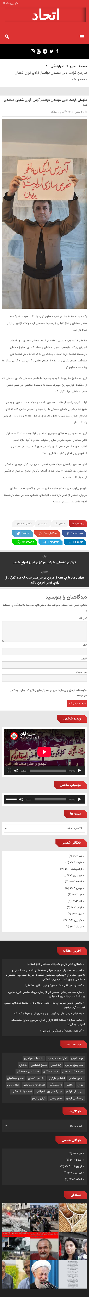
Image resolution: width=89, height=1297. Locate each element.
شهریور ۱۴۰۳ (75, 920)
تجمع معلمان (76, 1078)
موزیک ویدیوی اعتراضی (49, 1091)
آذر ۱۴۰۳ (77, 901)
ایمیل (83, 659)
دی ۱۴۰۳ (77, 894)
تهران (80, 1085)
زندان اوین (13, 1085)
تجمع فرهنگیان (15, 1078)
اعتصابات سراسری (33, 1058)
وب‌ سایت (81, 672)
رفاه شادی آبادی (74, 1098)
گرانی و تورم (39, 1098)
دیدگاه (83, 618)
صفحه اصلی (78, 66)
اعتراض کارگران (56, 1078)
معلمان (69, 1085)
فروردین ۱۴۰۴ (74, 875)
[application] (44, 752)
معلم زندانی (56, 1098)
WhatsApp (28, 542)
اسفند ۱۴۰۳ (75, 881)
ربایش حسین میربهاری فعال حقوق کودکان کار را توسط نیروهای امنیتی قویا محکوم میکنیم (44, 1005)
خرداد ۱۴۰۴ (76, 862)
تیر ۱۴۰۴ (77, 856)
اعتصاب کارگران (36, 1078)
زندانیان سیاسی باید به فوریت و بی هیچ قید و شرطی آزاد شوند (47, 1013)
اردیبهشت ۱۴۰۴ (73, 869)
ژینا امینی (56, 1065)
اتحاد (46, 15)
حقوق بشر (59, 523)
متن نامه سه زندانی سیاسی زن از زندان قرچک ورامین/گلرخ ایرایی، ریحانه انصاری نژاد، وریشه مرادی (46, 994)
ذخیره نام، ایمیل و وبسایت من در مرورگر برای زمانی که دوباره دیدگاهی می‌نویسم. (48, 692)
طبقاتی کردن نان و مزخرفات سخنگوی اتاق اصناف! (55, 964)
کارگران (23, 1065)
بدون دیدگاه (57, 112)
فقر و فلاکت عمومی (72, 1071)
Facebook (77, 533)
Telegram (53, 542)
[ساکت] (16, 771)
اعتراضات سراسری (57, 1058)
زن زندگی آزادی (74, 1091)
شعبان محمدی (24, 523)
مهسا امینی (77, 1058)
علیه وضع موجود (74, 1065)
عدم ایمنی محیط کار (28, 1071)
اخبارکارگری (56, 66)
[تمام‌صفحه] (9, 771)
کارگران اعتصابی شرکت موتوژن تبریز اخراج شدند (44, 562)
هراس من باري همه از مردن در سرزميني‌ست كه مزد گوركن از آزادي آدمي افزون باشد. (44, 580)
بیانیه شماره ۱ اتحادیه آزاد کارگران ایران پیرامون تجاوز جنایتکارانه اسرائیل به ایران (48, 1022)
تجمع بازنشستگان (22, 1091)
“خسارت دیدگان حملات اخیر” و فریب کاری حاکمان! (53, 985)
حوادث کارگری (50, 1071)
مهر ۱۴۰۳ (77, 914)
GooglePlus (50, 533)
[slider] (12, 799)
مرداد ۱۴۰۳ (76, 927)
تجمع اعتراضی (39, 1065)
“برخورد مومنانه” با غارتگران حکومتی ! (61, 1031)
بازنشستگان (55, 1085)
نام (85, 645)
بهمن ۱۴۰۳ (76, 888)
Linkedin (78, 542)
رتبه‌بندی (43, 523)
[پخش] (79, 771)
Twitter (25, 533)
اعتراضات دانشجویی (34, 1085)
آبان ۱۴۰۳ (76, 907)
